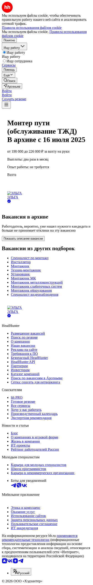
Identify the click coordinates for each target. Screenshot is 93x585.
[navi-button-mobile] (6, 105)
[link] (9, 80)
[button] (7, 91)
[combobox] (21, 572)
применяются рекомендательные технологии (39, 538)
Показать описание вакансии (23, 238)
